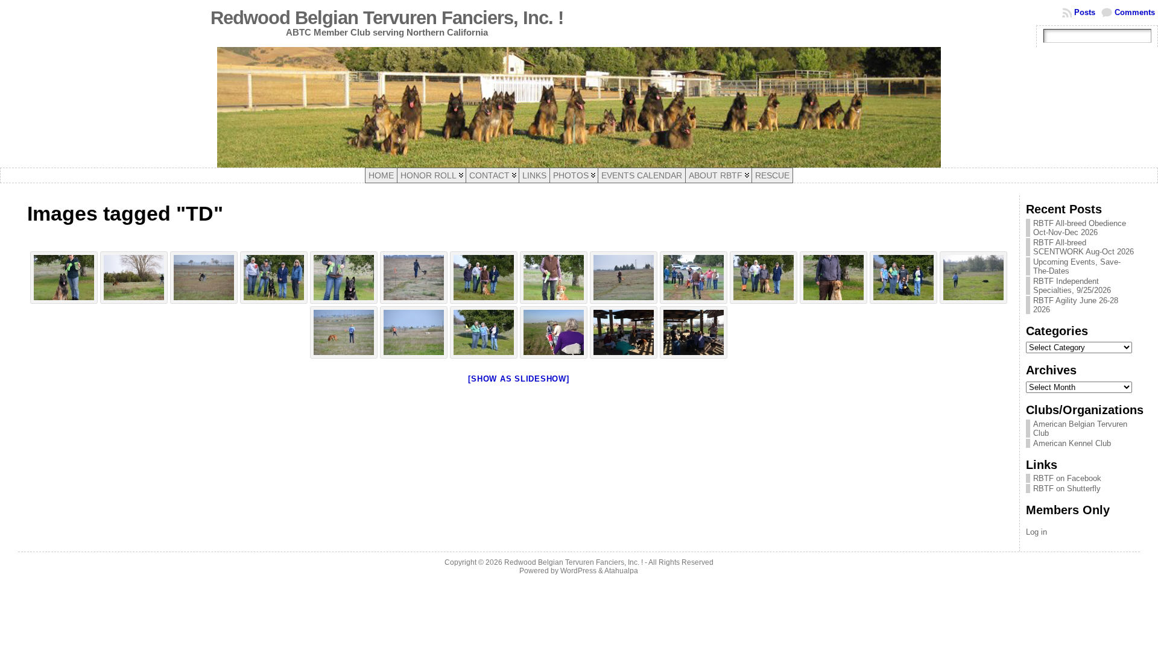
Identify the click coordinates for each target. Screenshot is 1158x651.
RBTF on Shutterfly (1067, 488)
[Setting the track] (553, 332)
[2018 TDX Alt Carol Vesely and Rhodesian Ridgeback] (344, 332)
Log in (1036, 531)
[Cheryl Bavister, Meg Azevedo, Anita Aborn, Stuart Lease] (693, 332)
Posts (1084, 12)
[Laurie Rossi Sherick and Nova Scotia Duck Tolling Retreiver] (553, 277)
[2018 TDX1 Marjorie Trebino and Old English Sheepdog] (414, 332)
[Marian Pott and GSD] (344, 277)
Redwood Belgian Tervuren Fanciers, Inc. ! (386, 17)
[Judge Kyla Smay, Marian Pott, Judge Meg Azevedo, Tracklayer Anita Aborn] (274, 277)
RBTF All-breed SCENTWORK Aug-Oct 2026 (1083, 247)
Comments (1135, 12)
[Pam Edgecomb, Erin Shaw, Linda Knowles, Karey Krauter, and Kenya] (623, 332)
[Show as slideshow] (518, 378)
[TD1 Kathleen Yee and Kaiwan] (134, 277)
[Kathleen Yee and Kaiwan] (64, 277)
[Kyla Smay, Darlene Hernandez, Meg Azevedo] (483, 332)
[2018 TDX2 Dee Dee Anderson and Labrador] (973, 277)
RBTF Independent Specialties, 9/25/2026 (1072, 286)
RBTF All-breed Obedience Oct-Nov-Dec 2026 (1079, 228)
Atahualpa (621, 571)
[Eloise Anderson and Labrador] (833, 277)
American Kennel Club (1072, 443)
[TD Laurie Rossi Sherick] (623, 277)
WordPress (578, 571)
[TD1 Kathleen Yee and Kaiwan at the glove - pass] (204, 277)
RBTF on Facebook (1067, 478)
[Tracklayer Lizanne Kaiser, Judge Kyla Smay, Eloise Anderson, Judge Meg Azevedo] (763, 277)
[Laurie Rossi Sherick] (693, 277)
